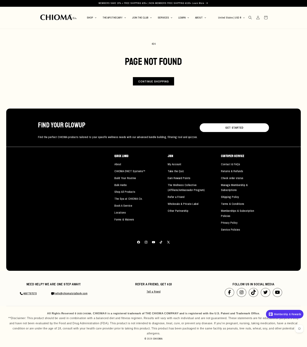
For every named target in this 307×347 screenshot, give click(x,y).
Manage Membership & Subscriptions (234, 187)
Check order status (232, 178)
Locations (120, 212)
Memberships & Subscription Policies (237, 213)
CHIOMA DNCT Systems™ (130, 171)
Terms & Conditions (232, 204)
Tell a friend (154, 292)
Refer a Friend (176, 197)
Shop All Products (124, 192)
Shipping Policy (230, 197)
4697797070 (30, 293)
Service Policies (230, 230)
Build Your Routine (125, 178)
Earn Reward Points (179, 178)
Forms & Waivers (124, 219)
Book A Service (123, 206)
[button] (250, 17)
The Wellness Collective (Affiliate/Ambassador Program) (186, 187)
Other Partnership (178, 211)
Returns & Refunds (232, 171)
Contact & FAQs (230, 164)
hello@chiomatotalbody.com (70, 293)
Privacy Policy (229, 223)
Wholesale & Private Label (183, 204)
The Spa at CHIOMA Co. (128, 199)
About (117, 164)
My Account (174, 164)
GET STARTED (234, 128)
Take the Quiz (176, 171)
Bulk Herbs (120, 185)
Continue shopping (153, 81)
